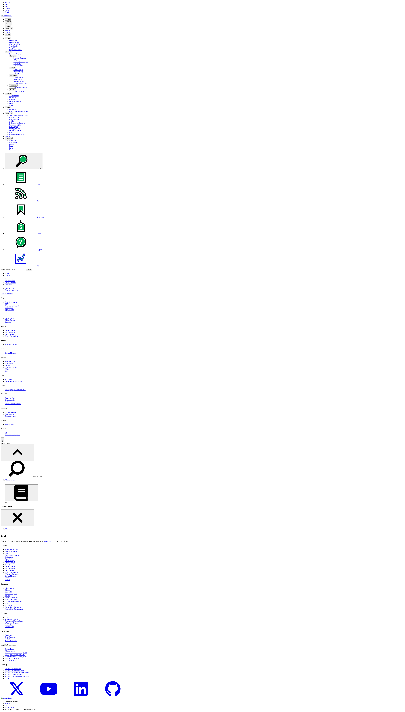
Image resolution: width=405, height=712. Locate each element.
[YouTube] (49, 696)
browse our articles (50, 541)
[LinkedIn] (81, 696)
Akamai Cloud (10, 480)
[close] (17, 518)
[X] (17, 696)
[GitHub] (113, 696)
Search (3, 269)
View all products (7, 294)
